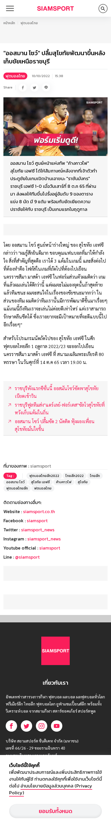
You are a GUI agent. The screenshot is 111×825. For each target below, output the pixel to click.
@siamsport (27, 557)
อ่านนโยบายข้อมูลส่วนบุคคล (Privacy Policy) (50, 789)
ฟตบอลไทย (43, 488)
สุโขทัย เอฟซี (40, 482)
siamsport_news (37, 529)
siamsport (37, 520)
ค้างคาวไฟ (63, 482)
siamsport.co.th (39, 511)
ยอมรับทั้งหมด (55, 811)
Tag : (10, 475)
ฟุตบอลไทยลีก (17, 488)
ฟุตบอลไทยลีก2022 (44, 475)
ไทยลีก (95, 475)
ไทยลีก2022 (74, 475)
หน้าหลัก (9, 23)
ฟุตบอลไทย (29, 23)
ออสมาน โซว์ (15, 482)
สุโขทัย (83, 482)
